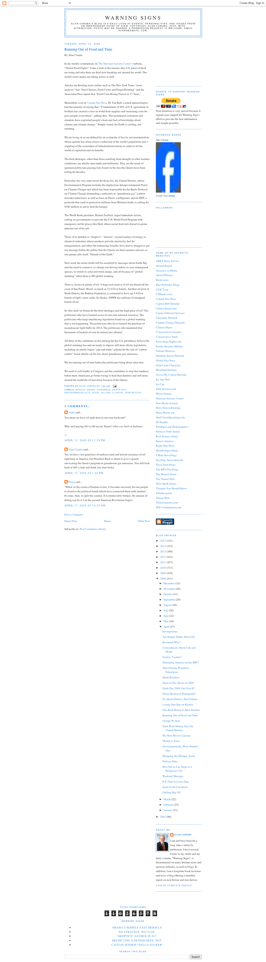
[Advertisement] (176, 60)
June (166, 616)
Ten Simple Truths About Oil (179, 637)
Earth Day (119, 390)
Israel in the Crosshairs (175, 787)
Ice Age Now (163, 379)
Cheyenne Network (166, 318)
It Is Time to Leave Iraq (175, 781)
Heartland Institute (166, 370)
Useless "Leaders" (172, 657)
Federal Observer (165, 351)
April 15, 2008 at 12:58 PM (84, 440)
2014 (163, 546)
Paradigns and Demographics (172, 427)
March (167, 799)
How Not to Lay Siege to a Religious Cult (177, 769)
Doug (72, 482)
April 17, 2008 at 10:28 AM (85, 505)
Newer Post (70, 521)
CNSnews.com (164, 294)
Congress (104, 390)
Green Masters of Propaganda (179, 693)
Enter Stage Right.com (168, 341)
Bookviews (162, 280)
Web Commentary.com (168, 507)
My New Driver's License (177, 735)
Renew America (165, 441)
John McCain (132, 392)
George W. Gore (171, 721)
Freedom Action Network (170, 356)
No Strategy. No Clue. (137, 932)
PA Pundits (162, 422)
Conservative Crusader (168, 332)
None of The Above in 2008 (178, 683)
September (170, 599)
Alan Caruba (76, 449)
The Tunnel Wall (165, 479)
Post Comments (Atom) (93, 529)
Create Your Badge (165, 195)
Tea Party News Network (169, 460)
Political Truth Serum (168, 431)
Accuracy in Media (166, 270)
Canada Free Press (97, 103)
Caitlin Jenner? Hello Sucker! (137, 945)
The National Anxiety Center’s (115, 63)
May (166, 621)
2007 (163, 817)
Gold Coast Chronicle (168, 365)
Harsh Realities (171, 677)
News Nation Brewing (168, 408)
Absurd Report (164, 266)
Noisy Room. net (165, 412)
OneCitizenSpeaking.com (170, 417)
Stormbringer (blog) (167, 450)
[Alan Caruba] (168, 191)
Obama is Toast (171, 741)
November (170, 589)
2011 (163, 562)
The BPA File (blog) (167, 469)
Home (107, 521)
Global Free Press (165, 360)
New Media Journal (167, 403)
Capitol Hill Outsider (168, 303)
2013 (163, 551)
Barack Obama (85, 390)
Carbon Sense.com (166, 308)
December (169, 583)
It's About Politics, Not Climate (180, 699)
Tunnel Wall (163, 498)
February (169, 804)
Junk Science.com (166, 389)
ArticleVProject (164, 275)
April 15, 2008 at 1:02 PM (84, 473)
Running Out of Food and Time (180, 715)
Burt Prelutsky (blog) (168, 285)
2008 (163, 578)
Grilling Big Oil (171, 792)
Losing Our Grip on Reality (178, 704)
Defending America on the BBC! (181, 662)
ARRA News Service (167, 261)
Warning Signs (133, 17)
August (168, 605)
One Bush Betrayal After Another (181, 710)
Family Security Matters (169, 346)
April (167, 626)
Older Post (144, 521)
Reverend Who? (172, 642)
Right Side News (165, 445)
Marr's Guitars (163, 393)
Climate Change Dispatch (170, 322)
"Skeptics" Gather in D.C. (137, 936)
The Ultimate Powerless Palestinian (176, 670)
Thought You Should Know (171, 488)
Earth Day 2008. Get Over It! (179, 688)
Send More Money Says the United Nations (178, 728)
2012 (163, 557)
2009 (163, 573)
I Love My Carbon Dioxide (171, 374)
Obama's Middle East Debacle (137, 927)
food (95, 392)
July (166, 610)
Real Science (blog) (167, 436)
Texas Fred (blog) (165, 464)
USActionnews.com (167, 502)
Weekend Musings (173, 776)
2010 (163, 567)
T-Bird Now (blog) (166, 455)
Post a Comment (73, 514)
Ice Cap (160, 384)
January (168, 810)
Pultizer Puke (170, 761)
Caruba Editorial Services (170, 313)
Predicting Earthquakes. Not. (137, 940)
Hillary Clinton (112, 392)
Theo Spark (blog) (166, 483)
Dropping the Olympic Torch (179, 756)
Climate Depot (164, 327)
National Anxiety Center (169, 398)
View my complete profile (174, 885)
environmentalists (77, 392)
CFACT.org (162, 289)
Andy (72, 412)
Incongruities (170, 631)
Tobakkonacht (164, 493)
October (168, 594)
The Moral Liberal (166, 474)
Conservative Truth (166, 337)
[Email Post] (114, 386)
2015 (163, 540)
